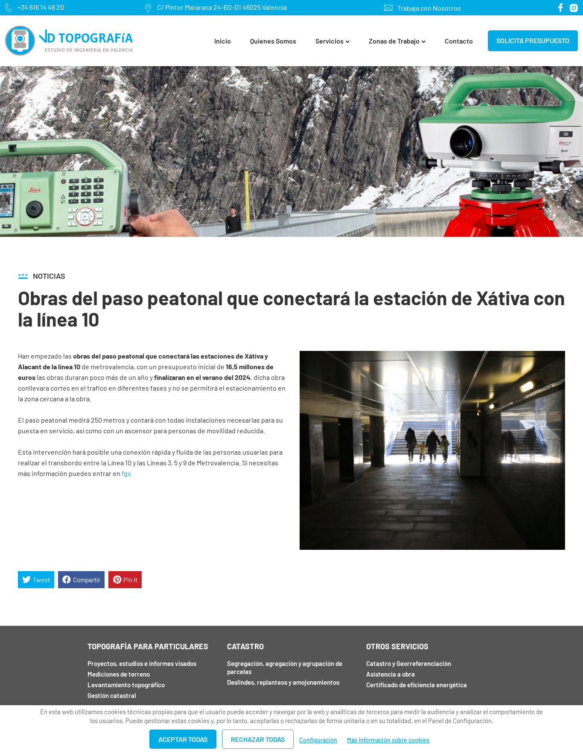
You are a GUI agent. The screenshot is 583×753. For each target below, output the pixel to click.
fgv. (127, 473)
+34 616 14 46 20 (40, 7)
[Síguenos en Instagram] (574, 8)
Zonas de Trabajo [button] (394, 41)
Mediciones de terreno (118, 674)
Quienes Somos (273, 41)
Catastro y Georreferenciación (408, 663)
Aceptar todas (182, 739)
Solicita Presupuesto (532, 40)
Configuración (318, 740)
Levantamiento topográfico (126, 685)
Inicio (222, 41)
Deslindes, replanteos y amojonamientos (283, 682)
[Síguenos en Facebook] (560, 7)
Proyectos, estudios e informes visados (141, 663)
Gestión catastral (111, 695)
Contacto (459, 41)
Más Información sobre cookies (388, 740)
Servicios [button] (329, 41)
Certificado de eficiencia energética (416, 685)
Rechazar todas (258, 739)
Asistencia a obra (390, 674)
